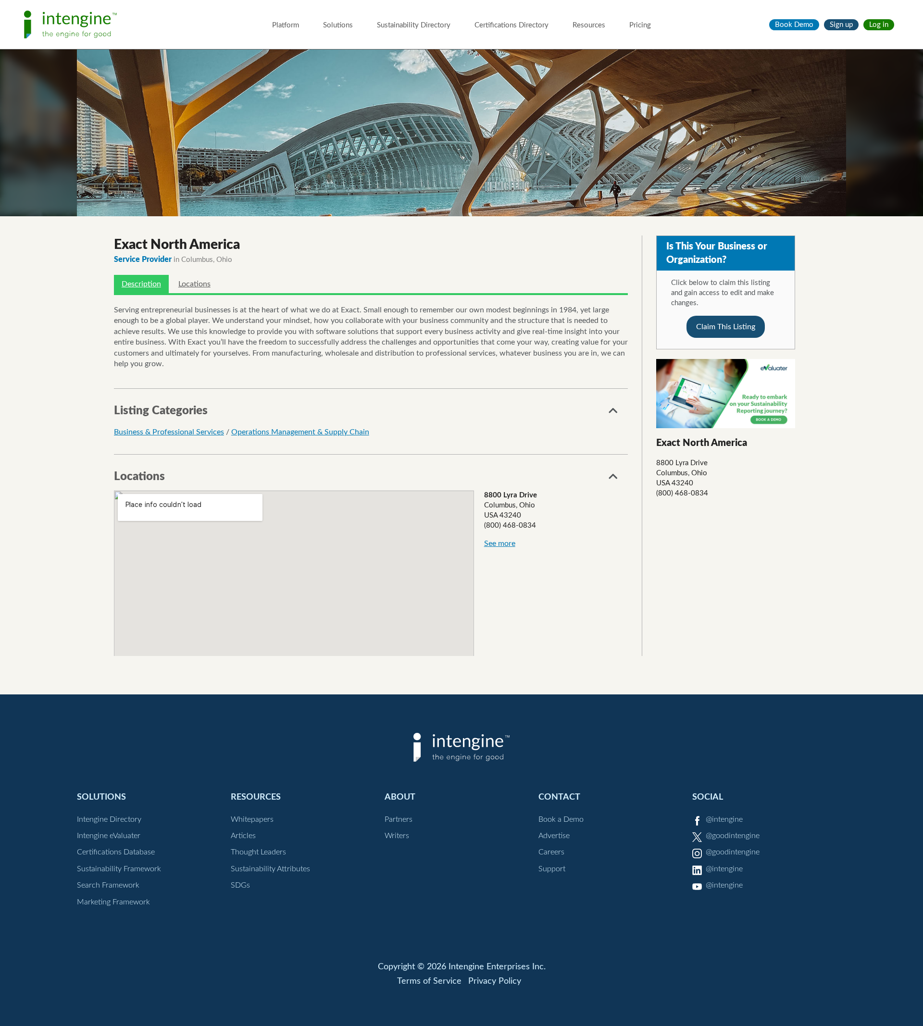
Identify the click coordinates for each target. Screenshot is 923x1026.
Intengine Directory (109, 819)
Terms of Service (429, 981)
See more (499, 543)
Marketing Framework (113, 902)
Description (141, 284)
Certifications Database (116, 852)
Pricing (640, 25)
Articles (243, 836)
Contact (559, 797)
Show (613, 413)
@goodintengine (733, 836)
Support (551, 869)
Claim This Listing (725, 327)
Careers (551, 852)
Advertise (554, 836)
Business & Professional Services (169, 432)
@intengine (724, 819)
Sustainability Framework (119, 869)
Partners (398, 819)
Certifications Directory (511, 25)
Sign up (841, 24)
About (400, 797)
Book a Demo (561, 819)
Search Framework (108, 885)
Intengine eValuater (108, 836)
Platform (285, 25)
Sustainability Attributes (270, 869)
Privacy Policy (494, 981)
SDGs (240, 885)
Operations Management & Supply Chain (300, 432)
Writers (397, 836)
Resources (589, 25)
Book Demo (794, 24)
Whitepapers (252, 819)
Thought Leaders (258, 852)
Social (707, 797)
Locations (194, 284)
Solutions (338, 25)
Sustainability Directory (413, 25)
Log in (878, 24)
